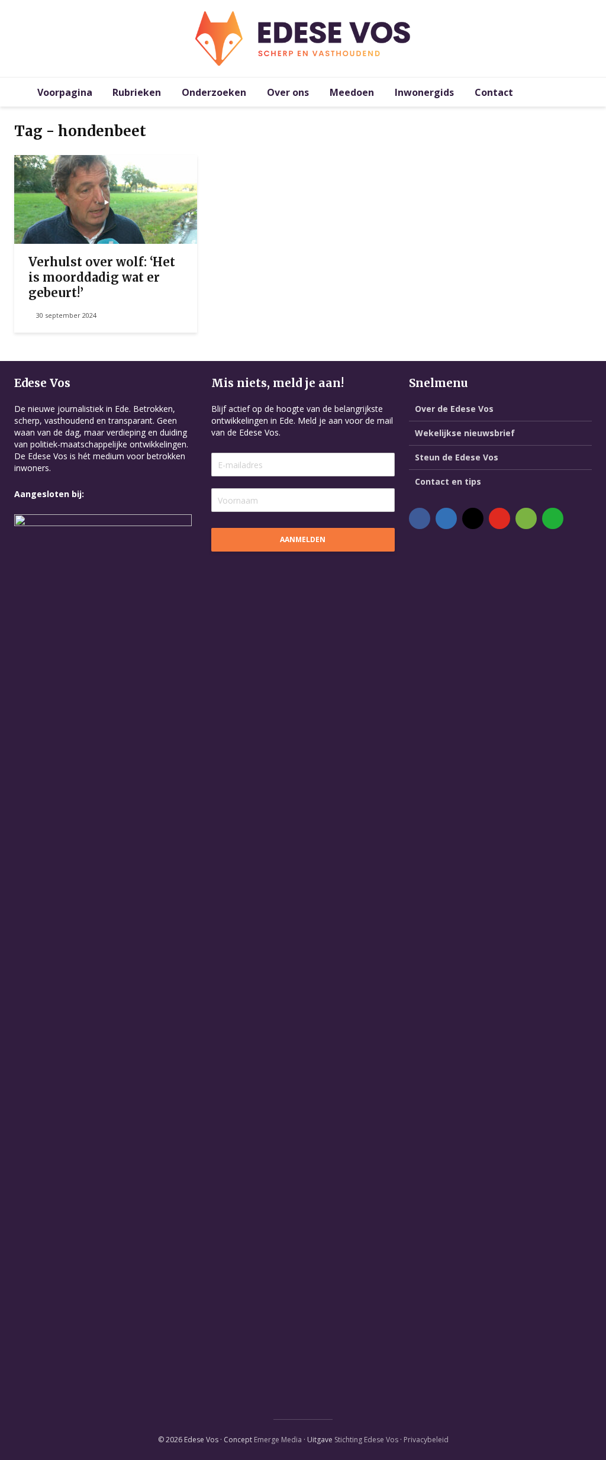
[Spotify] (526, 518)
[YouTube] (499, 518)
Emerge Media (278, 1440)
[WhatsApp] (552, 518)
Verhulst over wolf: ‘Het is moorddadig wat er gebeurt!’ (101, 277)
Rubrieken (136, 92)
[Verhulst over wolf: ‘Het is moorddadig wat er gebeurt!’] (105, 198)
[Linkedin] (446, 518)
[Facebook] (419, 518)
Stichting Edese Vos (366, 1440)
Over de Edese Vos (454, 408)
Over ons (288, 92)
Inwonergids (424, 92)
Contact (494, 92)
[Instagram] (472, 518)
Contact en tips (448, 481)
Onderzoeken (214, 92)
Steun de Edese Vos (456, 457)
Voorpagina (64, 92)
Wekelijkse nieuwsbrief (465, 433)
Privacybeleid (426, 1440)
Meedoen (352, 92)
